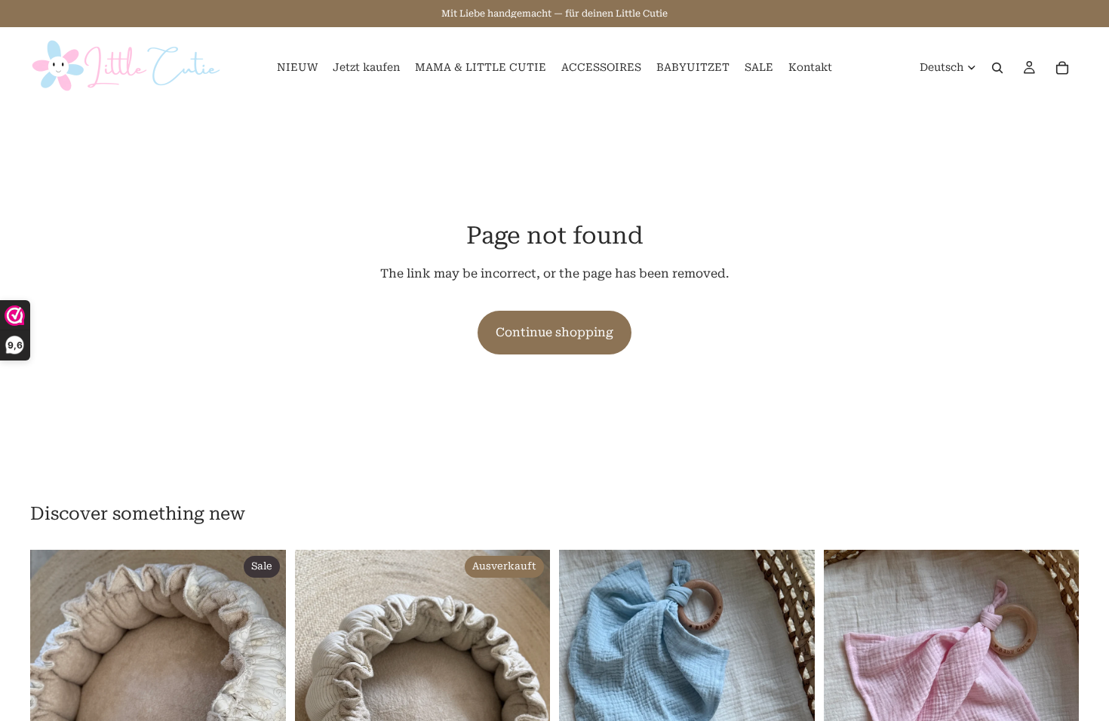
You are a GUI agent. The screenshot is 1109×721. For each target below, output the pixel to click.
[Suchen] (997, 67)
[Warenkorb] (1062, 67)
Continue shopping (554, 332)
